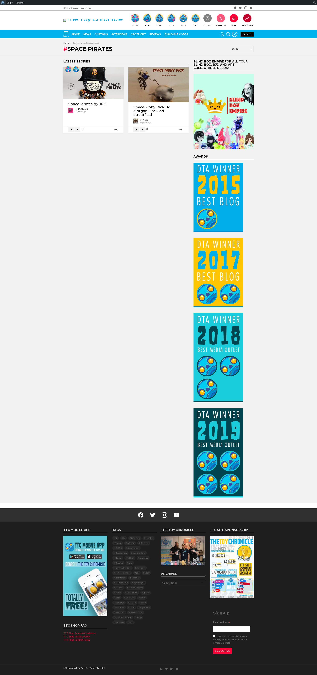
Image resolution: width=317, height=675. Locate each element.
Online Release (136, 587)
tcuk (132, 607)
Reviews (155, 34)
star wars (120, 607)
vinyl (139, 617)
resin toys (130, 597)
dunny (119, 558)
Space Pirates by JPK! (87, 104)
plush (118, 592)
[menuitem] (3, 2)
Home (76, 34)
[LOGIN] (234, 34)
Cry (196, 25)
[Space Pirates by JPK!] (93, 83)
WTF (183, 25)
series (143, 597)
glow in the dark (123, 568)
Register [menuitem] (20, 2)
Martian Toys (122, 582)
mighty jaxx (139, 582)
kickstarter (121, 577)
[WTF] (76, 69)
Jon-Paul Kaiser (123, 573)
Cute (171, 25)
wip (131, 622)
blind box (135, 538)
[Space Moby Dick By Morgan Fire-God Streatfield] (158, 84)
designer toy (121, 553)
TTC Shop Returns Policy (76, 640)
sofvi (143, 602)
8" (124, 538)
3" (117, 538)
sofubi (133, 602)
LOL (147, 25)
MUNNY (119, 587)
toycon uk (145, 607)
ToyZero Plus (136, 612)
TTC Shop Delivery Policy (76, 636)
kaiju (147, 573)
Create (247, 34)
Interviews (119, 34)
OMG (159, 25)
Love (135, 25)
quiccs (146, 592)
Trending (247, 25)
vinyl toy (120, 622)
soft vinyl (120, 602)
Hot (233, 25)
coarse (119, 543)
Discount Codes (70, 8)
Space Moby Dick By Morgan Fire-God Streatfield (151, 111)
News (87, 34)
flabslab (119, 563)
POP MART (132, 592)
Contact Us (86, 8)
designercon (133, 548)
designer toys (139, 553)
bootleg (149, 538)
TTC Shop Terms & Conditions (79, 633)
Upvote (71, 129)
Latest (208, 25)
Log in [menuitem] (10, 2)
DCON (119, 548)
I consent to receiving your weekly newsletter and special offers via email (230, 639)
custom (131, 543)
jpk (137, 573)
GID (131, 563)
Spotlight (138, 34)
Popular (220, 25)
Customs (101, 34)
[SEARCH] (228, 34)
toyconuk (120, 612)
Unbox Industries (123, 617)
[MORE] (116, 129)
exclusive (144, 558)
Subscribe (222, 650)
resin (118, 597)
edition (131, 558)
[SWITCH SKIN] (223, 34)
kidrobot (135, 577)
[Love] (68, 69)
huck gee (141, 568)
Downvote (77, 129)
